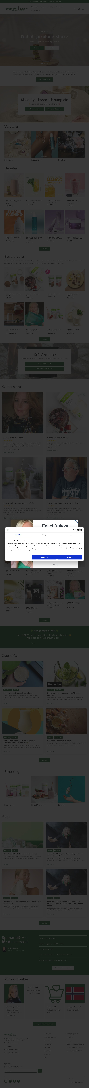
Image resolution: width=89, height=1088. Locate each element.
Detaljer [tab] (44, 535)
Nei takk (55, 564)
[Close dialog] (76, 521)
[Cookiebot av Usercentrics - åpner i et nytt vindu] (74, 529)
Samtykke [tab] (18, 535)
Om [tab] (70, 535)
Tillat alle (69, 557)
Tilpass (43, 557)
